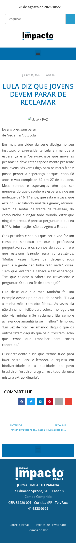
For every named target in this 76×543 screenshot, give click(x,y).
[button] (38, 53)
